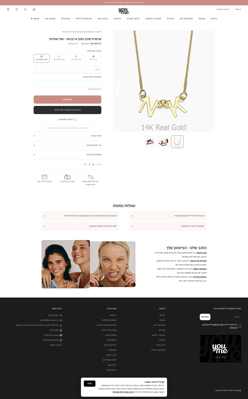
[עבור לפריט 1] (177, 141)
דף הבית (98, 32)
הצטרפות (205, 317)
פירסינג (117, 18)
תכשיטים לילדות (84, 18)
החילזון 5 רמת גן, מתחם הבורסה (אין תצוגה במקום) (37, 325)
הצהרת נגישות (56, 345)
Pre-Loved (50, 18)
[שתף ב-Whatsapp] (93, 164)
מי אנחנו (238, 9)
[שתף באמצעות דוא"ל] (85, 164)
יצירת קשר (112, 365)
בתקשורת (112, 350)
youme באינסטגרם (51, 340)
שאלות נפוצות (111, 335)
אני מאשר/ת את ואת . (219, 326)
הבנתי (89, 383)
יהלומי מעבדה (133, 18)
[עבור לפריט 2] (163, 141)
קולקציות (65, 18)
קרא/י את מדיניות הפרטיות (123, 392)
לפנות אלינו (54, 330)
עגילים (214, 18)
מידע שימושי (111, 355)
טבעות (202, 18)
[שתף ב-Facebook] (89, 164)
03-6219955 (53, 315)
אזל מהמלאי (67, 99)
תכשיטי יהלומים (153, 18)
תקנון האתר (112, 340)
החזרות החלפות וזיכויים (107, 325)
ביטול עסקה (111, 370)
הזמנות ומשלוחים (109, 320)
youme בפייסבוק (51, 335)
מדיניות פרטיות (110, 345)
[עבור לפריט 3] (150, 141)
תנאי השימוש (218, 324)
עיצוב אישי (102, 18)
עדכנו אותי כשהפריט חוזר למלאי (67, 110)
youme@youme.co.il (49, 320)
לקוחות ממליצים (223, 9)
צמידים (170, 18)
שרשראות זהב (186, 18)
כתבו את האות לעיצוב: (92, 77)
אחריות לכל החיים (109, 330)
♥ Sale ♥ (35, 18)
